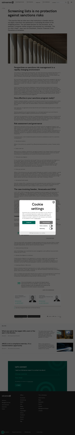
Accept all (28, 222)
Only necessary (46, 222)
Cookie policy (37, 218)
